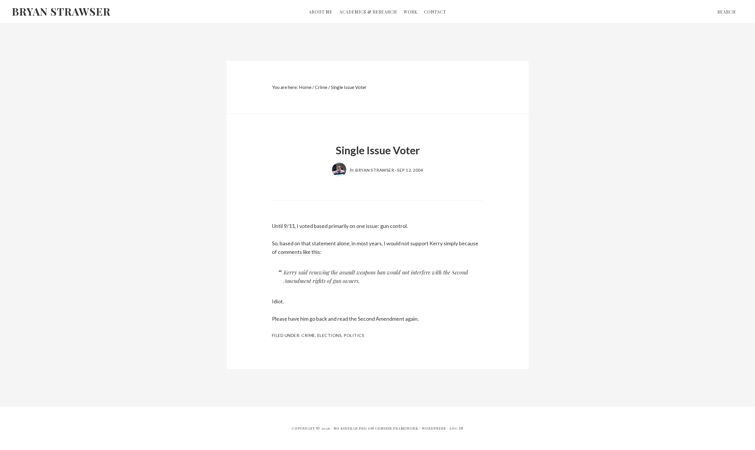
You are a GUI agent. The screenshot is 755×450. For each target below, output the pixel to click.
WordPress (434, 428)
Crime (308, 335)
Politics (354, 335)
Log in (456, 428)
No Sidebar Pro (350, 428)
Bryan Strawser (61, 11)
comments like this (299, 252)
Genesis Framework (396, 428)
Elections (329, 335)
